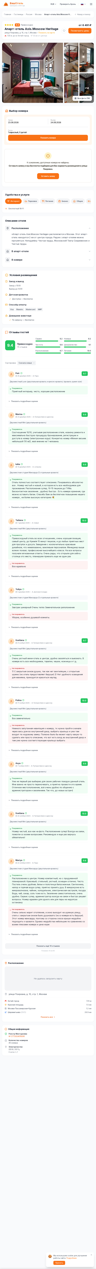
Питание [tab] (49, 201)
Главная (7, 14)
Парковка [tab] (32, 201)
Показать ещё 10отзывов (48, 946)
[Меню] (91, 4)
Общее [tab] (80, 201)
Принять (59, 1263)
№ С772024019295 (17, 1036)
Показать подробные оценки (24, 401)
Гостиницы (18, 14)
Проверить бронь (68, 4)
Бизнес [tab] (65, 201)
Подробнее (71, 1258)
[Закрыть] (91, 1254)
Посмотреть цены (80, 30)
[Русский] (83, 4)
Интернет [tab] (15, 201)
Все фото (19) (84, 98)
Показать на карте (46, 33)
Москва (38, 14)
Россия (29, 14)
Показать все (47, 1017)
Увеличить (14, 98)
